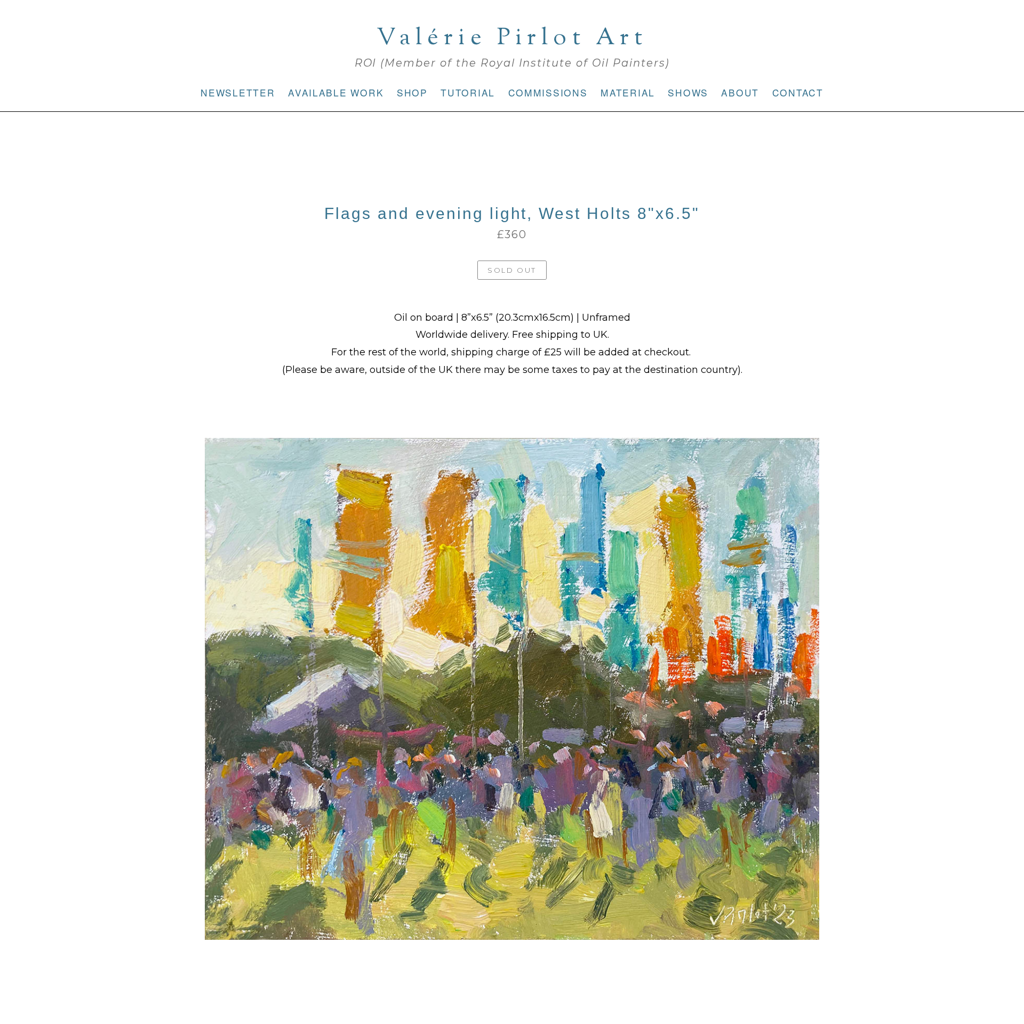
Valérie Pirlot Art (512, 38)
